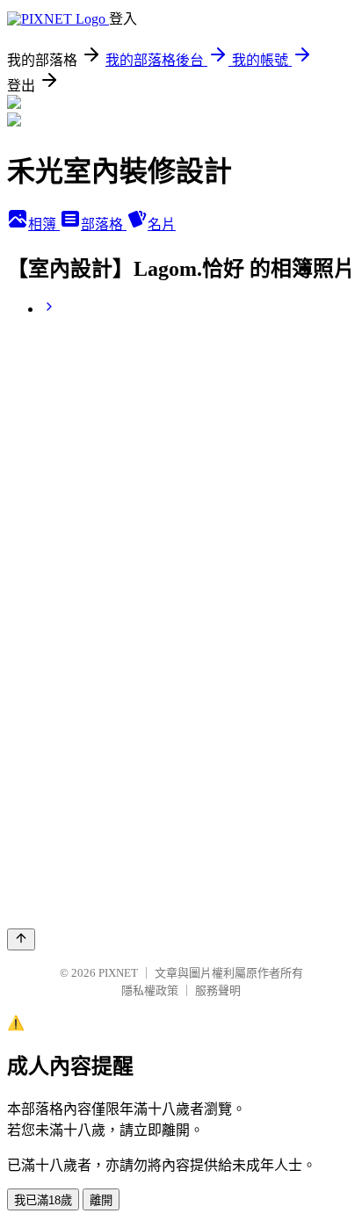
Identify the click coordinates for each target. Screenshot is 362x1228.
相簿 (44, 224)
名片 (162, 224)
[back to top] (21, 939)
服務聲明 (218, 990)
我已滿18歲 (43, 1200)
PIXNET (118, 972)
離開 (101, 1200)
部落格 (104, 224)
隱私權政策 (149, 990)
